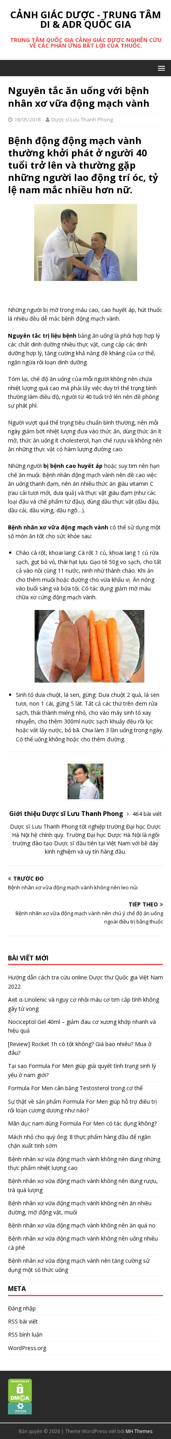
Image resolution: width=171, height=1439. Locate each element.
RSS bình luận (25, 1334)
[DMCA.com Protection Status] (20, 1398)
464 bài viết (147, 814)
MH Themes (139, 1431)
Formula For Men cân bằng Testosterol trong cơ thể (75, 1088)
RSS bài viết (23, 1321)
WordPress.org (27, 1348)
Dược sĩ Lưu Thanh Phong (82, 119)
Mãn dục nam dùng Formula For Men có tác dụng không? (82, 1123)
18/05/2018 (27, 119)
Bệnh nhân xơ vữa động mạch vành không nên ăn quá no (81, 1225)
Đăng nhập (22, 1308)
